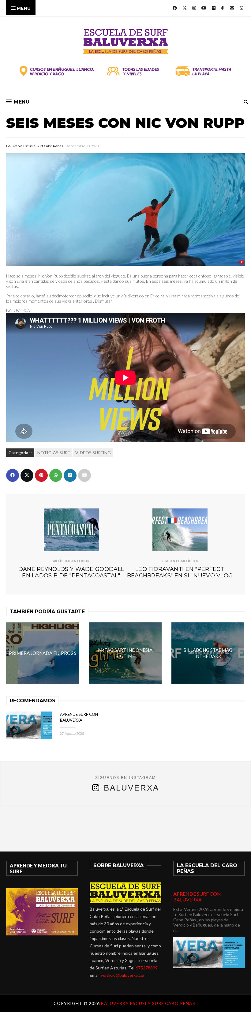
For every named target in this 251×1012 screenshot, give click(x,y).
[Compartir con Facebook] (12, 475)
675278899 (147, 967)
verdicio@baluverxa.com (124, 975)
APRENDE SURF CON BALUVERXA (197, 896)
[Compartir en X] (27, 475)
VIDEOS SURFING (93, 452)
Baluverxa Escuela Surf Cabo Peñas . (149, 1003)
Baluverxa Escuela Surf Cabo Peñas (34, 146)
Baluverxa (131, 787)
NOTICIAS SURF (53, 452)
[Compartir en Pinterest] (41, 475)
